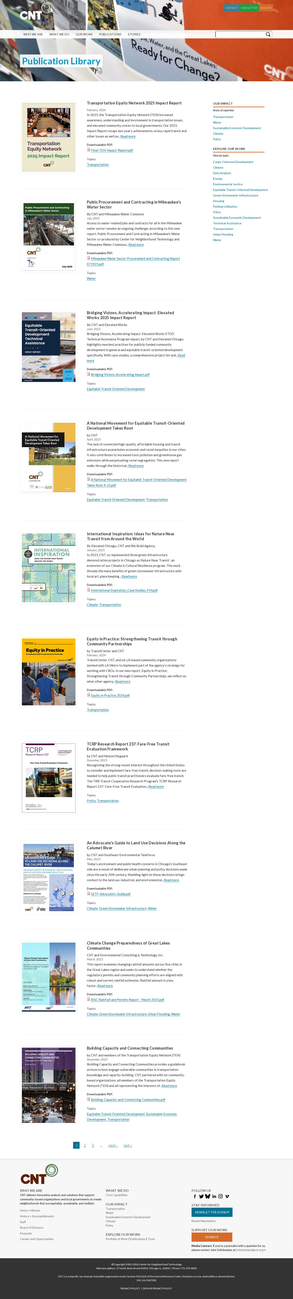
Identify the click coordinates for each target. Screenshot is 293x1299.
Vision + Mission (30, 1210)
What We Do (59, 34)
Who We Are (33, 34)
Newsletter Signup (212, 1212)
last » (128, 1145)
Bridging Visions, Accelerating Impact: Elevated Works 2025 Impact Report (130, 315)
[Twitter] (201, 1196)
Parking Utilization (225, 206)
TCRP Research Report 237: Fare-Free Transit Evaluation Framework (128, 746)
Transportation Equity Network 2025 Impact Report (134, 103)
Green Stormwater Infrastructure (122, 908)
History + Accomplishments (37, 1216)
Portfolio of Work (117, 1239)
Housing (218, 201)
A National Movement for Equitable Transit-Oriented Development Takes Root (136, 426)
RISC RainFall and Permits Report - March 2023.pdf (127, 1000)
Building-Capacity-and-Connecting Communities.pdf (128, 1099)
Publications (110, 34)
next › (113, 1145)
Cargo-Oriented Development (233, 162)
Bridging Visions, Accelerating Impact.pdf (120, 374)
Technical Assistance (227, 223)
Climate (92, 605)
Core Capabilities (116, 1195)
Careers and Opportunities (37, 1239)
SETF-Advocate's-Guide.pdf (111, 894)
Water (91, 278)
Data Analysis (222, 173)
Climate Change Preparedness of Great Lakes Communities (128, 945)
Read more (128, 136)
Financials (26, 1233)
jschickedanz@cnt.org (251, 1250)
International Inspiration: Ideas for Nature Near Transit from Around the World (131, 536)
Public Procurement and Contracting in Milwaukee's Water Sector (134, 205)
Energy (217, 178)
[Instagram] (220, 1196)
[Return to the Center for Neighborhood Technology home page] (36, 17)
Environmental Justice (228, 184)
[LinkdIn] (214, 1196)
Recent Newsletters (204, 1221)
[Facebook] (195, 1196)
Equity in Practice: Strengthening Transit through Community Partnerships (132, 641)
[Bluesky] (207, 1196)
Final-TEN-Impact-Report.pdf (112, 150)
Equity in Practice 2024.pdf (110, 695)
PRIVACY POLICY (130, 1288)
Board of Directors (31, 1227)
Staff (23, 1222)
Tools (151, 1239)
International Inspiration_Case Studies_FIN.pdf (124, 590)
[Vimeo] (227, 1196)
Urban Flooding (159, 1014)
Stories (134, 34)
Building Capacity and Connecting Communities (130, 1048)
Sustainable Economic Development (237, 128)
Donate (266, 7)
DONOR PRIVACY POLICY (157, 1288)
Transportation (98, 164)
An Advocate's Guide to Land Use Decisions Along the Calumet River (136, 845)
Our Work (84, 34)
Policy (91, 801)
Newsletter (249, 7)
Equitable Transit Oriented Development (116, 389)
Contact (231, 7)
